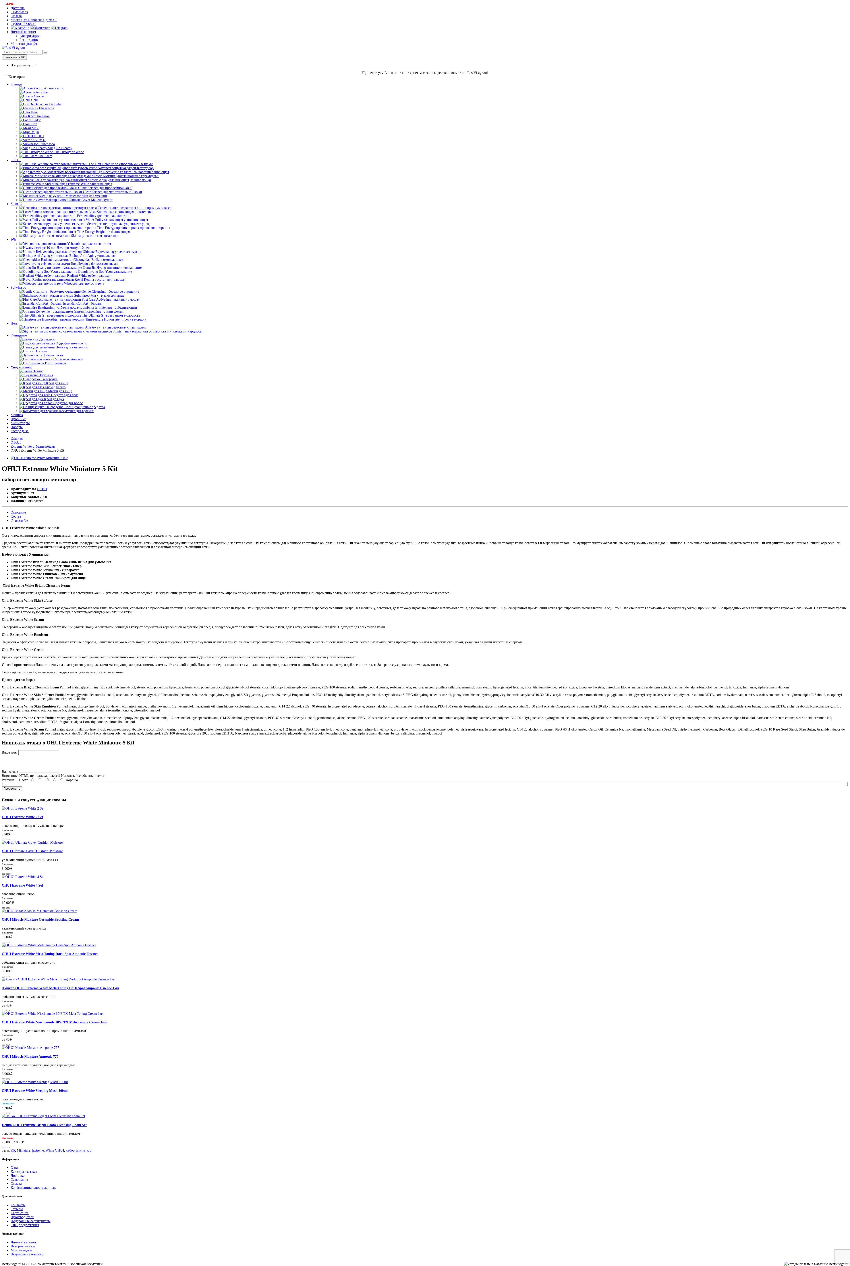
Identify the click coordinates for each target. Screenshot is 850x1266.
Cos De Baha (52, 104)
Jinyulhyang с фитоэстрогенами (94, 263)
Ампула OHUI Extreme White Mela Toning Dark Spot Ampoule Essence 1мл (60, 988)
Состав (16, 516)
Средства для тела (64, 395)
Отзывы (17, 1209)
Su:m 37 (16, 204)
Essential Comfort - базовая (82, 303)
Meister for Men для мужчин (86, 196)
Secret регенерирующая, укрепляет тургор (118, 224)
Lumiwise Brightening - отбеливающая (108, 307)
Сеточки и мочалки (67, 359)
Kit (13, 1150)
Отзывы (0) (19, 520)
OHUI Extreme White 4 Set (22, 885)
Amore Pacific (53, 88)
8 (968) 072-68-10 (23, 24)
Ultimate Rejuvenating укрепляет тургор (111, 251)
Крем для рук (53, 399)
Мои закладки (21, 1250)
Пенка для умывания (71, 347)
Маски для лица (59, 391)
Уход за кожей (21, 367)
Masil (35, 128)
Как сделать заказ (24, 1171)
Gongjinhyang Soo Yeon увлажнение (104, 271)
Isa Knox (43, 116)
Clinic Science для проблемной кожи (104, 188)
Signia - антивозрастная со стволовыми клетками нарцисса (156, 331)
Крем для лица (56, 383)
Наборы (17, 427)
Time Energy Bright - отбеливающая (103, 232)
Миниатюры (20, 423)
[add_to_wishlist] (8, 839)
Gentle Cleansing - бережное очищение (110, 291)
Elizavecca (46, 108)
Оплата (16, 16)
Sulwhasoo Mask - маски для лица (98, 295)
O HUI (38, 136)
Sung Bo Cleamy (59, 148)
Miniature (23, 1150)
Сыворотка (49, 379)
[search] (45, 53)
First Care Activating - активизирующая (110, 299)
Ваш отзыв (10, 771)
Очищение (19, 335)
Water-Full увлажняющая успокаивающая (116, 220)
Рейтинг (8, 780)
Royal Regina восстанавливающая (99, 279)
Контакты (18, 1205)
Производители (22, 1217)
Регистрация (29, 40)
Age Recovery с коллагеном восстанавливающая (132, 172)
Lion (33, 124)
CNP (34, 100)
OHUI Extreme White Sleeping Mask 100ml (35, 1090)
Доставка (18, 8)
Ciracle (38, 96)
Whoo (15, 240)
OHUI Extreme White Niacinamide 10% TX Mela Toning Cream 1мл (54, 1022)
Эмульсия (45, 375)
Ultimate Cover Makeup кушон (90, 200)
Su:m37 (40, 140)
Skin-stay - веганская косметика (94, 236)
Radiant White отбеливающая (88, 275)
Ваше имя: (9, 752)
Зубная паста (52, 355)
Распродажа (20, 431)
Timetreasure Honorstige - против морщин (115, 319)
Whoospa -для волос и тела (83, 283)
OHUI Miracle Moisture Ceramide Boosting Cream (40, 919)
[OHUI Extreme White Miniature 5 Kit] (39, 458)
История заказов (23, 1246)
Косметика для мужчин (76, 411)
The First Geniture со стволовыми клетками (120, 164)
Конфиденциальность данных (33, 1187)
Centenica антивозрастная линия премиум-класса (134, 208)
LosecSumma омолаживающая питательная (120, 212)
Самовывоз (19, 12)
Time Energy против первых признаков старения (133, 228)
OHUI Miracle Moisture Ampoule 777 (30, 1056)
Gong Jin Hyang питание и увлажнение (112, 267)
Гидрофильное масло (71, 343)
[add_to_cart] (3, 839)
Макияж (17, 415)
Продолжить (12, 788)
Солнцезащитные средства (84, 407)
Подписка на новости (27, 1254)
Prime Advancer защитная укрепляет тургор (121, 168)
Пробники (18, 419)
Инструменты (55, 363)
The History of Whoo (68, 152)
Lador (36, 120)
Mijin (35, 132)
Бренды (16, 84)
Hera (34, 112)
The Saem (44, 156)
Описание (18, 512)
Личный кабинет (23, 1242)
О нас (15, 1167)
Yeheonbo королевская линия (89, 243)
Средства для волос (67, 403)
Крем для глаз (55, 387)
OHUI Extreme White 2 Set (22, 817)
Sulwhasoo (47, 144)
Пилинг (41, 351)
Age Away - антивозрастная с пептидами (115, 327)
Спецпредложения (25, 1225)
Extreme (38, 1150)
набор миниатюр (78, 1150)
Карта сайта (20, 1213)
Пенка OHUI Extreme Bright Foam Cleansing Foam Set (44, 1125)
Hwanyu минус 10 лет (72, 247)
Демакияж (47, 339)
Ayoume (41, 92)
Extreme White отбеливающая (89, 184)
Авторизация (29, 36)
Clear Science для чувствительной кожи (112, 192)
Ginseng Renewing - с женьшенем (98, 311)
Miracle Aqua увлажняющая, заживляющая (119, 180)
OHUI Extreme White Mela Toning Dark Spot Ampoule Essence (50, 954)
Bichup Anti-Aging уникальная (91, 255)
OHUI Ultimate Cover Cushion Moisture (32, 851)
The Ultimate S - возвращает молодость (110, 315)
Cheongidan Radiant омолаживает (98, 259)
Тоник (38, 371)
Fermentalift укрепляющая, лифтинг (103, 216)
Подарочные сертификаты (30, 1221)
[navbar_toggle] (7, 75)
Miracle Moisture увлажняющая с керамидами (125, 176)
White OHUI (55, 1150)
